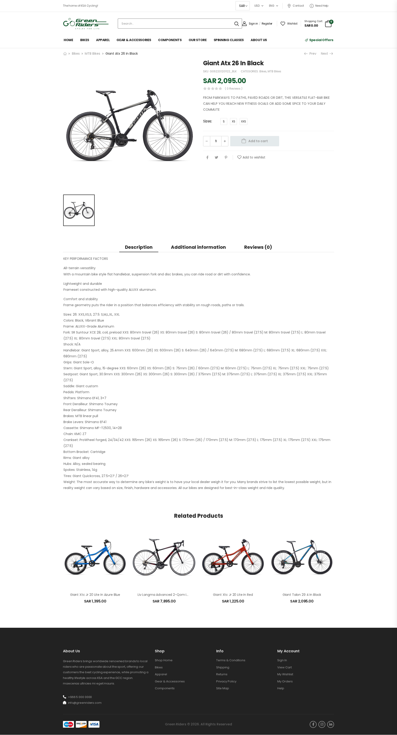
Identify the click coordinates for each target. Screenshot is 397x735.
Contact (298, 6)
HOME (68, 40)
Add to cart (258, 141)
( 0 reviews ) (233, 88)
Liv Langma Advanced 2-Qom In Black (167, 594)
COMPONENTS (170, 40)
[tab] (138, 247)
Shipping (222, 667)
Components (165, 688)
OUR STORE (198, 40)
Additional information (198, 247)
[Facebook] (207, 157)
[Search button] (236, 23)
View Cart (284, 667)
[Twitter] (216, 157)
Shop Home (164, 660)
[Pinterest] (226, 157)
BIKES (84, 40)
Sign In (282, 660)
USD (257, 6)
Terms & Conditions (230, 660)
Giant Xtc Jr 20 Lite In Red (233, 594)
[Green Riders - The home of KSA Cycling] (86, 23)
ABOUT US (259, 40)
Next (325, 53)
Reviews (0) (258, 247)
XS (233, 122)
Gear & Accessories (170, 681)
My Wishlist (285, 674)
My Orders (285, 681)
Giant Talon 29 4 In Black (302, 594)
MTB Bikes (92, 53)
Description (139, 247)
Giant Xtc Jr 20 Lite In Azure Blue (95, 594)
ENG (271, 6)
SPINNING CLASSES (229, 40)
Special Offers (321, 40)
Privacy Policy (226, 681)
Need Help (321, 6)
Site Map (222, 688)
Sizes (207, 121)
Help (280, 688)
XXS (243, 122)
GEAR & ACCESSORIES (133, 40)
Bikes (76, 53)
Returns (221, 674)
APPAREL (103, 40)
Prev (312, 53)
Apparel (161, 674)
